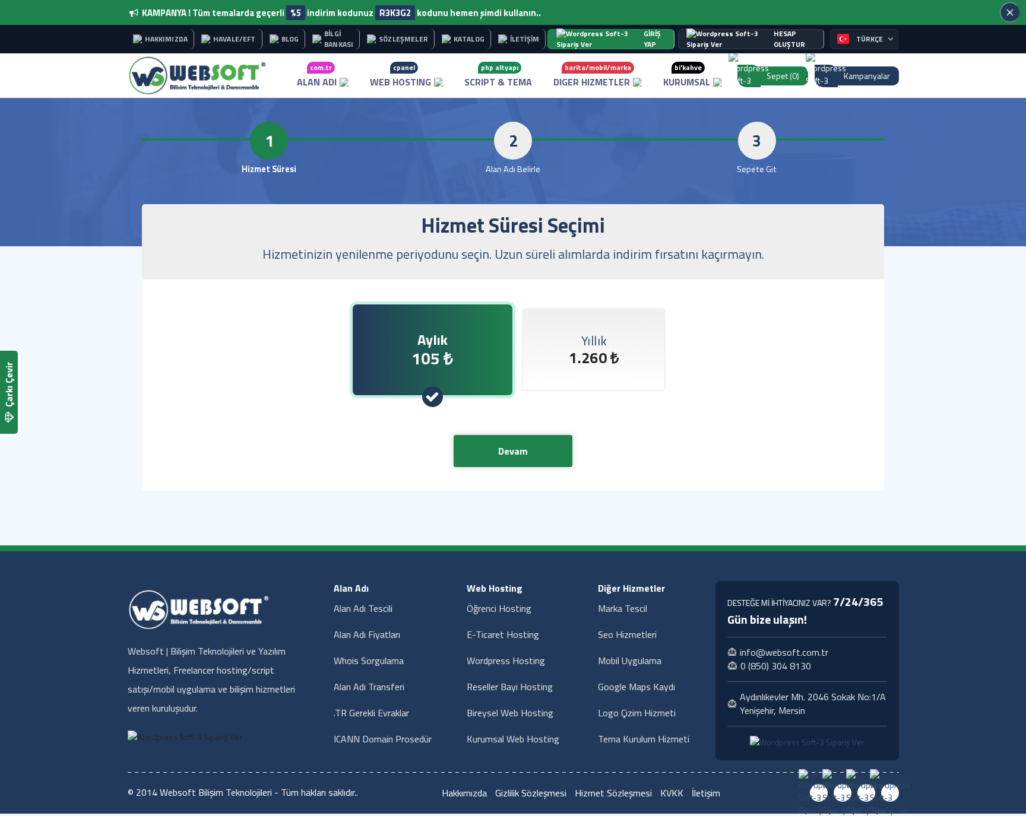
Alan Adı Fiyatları (367, 634)
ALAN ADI (317, 75)
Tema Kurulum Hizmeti (643, 739)
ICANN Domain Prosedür (383, 739)
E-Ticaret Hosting (503, 634)
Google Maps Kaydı (636, 687)
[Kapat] (1010, 12)
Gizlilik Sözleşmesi (530, 793)
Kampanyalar (867, 75)
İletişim (706, 793)
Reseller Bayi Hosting (510, 687)
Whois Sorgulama (369, 660)
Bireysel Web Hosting (510, 713)
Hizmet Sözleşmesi (613, 793)
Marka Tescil (622, 608)
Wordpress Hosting (506, 660)
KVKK (671, 793)
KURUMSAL (686, 75)
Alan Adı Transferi (369, 687)
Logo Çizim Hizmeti (637, 713)
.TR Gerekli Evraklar (371, 713)
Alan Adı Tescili (363, 608)
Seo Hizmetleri (627, 634)
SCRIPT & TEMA (498, 75)
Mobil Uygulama (629, 660)
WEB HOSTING (400, 75)
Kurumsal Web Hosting (513, 739)
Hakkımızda (464, 793)
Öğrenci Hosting (499, 608)
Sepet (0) (783, 75)
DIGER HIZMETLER (592, 75)
